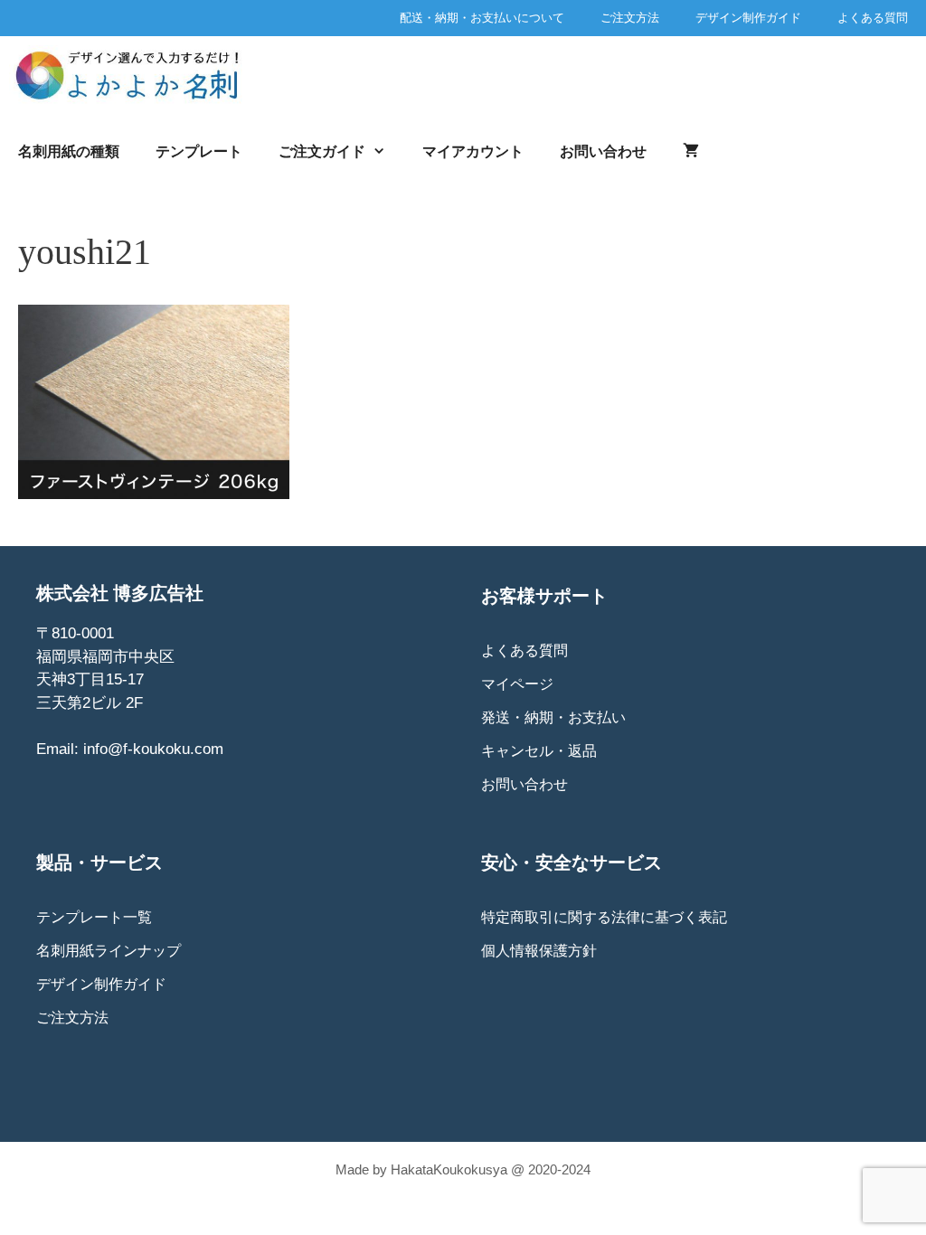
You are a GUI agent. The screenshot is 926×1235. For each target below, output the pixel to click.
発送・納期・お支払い (553, 717)
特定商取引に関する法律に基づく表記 (604, 917)
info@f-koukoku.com (153, 749)
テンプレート (199, 151)
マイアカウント (473, 151)
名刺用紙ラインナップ (108, 950)
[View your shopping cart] (691, 151)
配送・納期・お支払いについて (482, 17)
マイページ (517, 684)
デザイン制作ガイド (748, 17)
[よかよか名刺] (134, 74)
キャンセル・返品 (539, 751)
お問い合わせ (603, 151)
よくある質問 (872, 17)
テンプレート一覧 (94, 917)
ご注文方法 (629, 17)
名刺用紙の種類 (68, 151)
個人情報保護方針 (539, 950)
